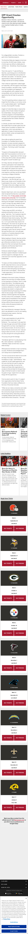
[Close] (26, 898)
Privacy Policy (6, 919)
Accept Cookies (14, 931)
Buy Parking (20, 528)
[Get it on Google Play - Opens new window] (19, 894)
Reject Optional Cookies (14, 926)
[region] (14, 915)
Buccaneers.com (19, 820)
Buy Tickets (8, 528)
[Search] (23, 2)
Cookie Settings (14, 922)
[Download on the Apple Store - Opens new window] (8, 893)
